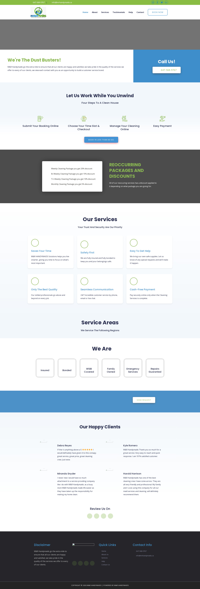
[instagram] (153, 2)
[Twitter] (110, 516)
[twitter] (162, 2)
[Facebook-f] (89, 516)
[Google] (103, 516)
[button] (167, 70)
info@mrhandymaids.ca (62, 2)
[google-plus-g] (167, 2)
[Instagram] (96, 516)
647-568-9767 (39, 2)
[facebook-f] (158, 2)
